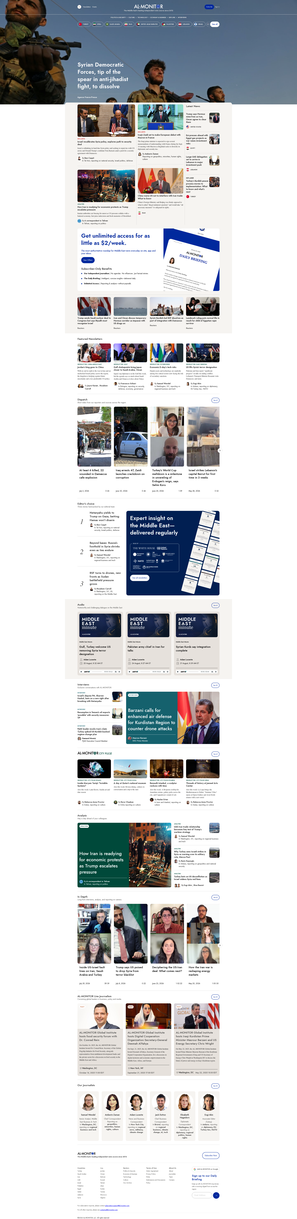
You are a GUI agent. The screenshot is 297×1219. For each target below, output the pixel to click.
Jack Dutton (160, 1114)
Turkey (79, 1171)
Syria (79, 1197)
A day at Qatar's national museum (130, 783)
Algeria (102, 1197)
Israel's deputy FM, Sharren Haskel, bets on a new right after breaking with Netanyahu (93, 698)
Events (94, 7)
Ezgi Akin (188, 885)
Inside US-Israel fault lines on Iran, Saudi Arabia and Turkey (92, 971)
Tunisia (102, 1192)
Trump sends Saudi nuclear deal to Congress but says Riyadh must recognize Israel (94, 321)
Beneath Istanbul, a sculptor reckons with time (163, 784)
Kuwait (102, 1180)
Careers (171, 1180)
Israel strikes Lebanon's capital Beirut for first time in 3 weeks (203, 474)
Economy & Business (158, 17)
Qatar (79, 1192)
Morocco (103, 1195)
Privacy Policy (151, 1174)
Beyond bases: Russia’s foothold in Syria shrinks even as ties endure (105, 546)
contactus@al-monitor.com (109, 1210)
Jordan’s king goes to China (90, 367)
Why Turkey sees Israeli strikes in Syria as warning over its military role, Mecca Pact (190, 854)
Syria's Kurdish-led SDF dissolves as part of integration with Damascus (166, 319)
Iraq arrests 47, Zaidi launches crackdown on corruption (130, 474)
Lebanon (80, 1195)
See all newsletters (139, 577)
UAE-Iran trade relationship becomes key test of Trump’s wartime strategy (188, 829)
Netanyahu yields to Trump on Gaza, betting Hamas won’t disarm (104, 516)
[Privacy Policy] (119, 671)
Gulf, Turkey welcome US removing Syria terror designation (95, 650)
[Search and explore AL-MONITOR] (79, 7)
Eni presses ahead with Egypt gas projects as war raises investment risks (197, 139)
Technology (142, 17)
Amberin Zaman (112, 1114)
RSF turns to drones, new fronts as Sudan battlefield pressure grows (105, 578)
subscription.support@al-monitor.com (117, 1206)
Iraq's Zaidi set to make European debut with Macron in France (159, 136)
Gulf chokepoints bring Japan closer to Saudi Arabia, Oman (128, 368)
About (171, 1171)
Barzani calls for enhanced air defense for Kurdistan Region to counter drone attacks (151, 719)
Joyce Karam (92, 385)
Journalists (172, 1174)
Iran (78, 1177)
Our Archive (127, 1183)
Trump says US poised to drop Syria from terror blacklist (129, 971)
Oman (102, 1174)
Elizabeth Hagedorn (184, 1116)
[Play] (81, 671)
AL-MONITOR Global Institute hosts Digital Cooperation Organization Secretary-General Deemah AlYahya (147, 1038)
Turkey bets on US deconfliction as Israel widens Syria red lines (190, 878)
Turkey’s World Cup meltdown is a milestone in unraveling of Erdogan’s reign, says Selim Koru (167, 477)
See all (215, 24)
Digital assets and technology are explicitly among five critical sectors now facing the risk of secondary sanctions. (166, 373)
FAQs (148, 1177)
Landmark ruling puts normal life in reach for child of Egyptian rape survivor (202, 321)
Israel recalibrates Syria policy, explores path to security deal (104, 143)
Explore (172, 17)
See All (215, 685)
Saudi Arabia (81, 1174)
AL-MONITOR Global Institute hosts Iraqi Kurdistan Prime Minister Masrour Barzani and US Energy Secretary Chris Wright (196, 1038)
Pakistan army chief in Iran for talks (146, 648)
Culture (131, 17)
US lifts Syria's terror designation (201, 367)
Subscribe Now (211, 1155)
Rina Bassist (199, 885)
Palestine (80, 1186)
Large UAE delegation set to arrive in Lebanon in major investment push (196, 160)
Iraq (101, 1168)
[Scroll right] (220, 450)
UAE (78, 1180)
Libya (102, 1186)
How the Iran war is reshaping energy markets (201, 971)
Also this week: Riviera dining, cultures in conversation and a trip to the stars (129, 788)
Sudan (102, 1189)
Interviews (182, 17)
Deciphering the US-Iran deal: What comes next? (167, 969)
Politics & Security (118, 17)
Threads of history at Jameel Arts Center (202, 784)
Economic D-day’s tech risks (163, 367)
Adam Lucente (136, 1114)
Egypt (79, 1189)
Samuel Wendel (88, 1114)
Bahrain (102, 1177)
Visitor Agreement (152, 1171)
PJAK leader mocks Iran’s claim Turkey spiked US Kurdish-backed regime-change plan (93, 731)
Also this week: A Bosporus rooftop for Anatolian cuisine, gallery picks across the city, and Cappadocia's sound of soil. (165, 792)
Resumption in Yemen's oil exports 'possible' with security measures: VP (93, 715)
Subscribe (209, 7)
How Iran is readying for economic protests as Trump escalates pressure (102, 208)
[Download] (115, 671)
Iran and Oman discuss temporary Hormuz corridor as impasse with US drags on (130, 321)
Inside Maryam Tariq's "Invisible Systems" (92, 784)
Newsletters (87, 7)
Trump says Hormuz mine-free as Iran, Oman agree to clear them (196, 118)
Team (171, 1177)
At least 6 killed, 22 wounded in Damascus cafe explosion (93, 474)
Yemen (102, 1183)
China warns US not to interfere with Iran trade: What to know (160, 197)
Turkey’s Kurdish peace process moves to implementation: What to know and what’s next (197, 186)
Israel (79, 1183)
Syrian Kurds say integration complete (193, 648)
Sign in (217, 7)
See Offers (88, 260)
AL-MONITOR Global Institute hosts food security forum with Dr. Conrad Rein (98, 1036)
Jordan (102, 1171)
